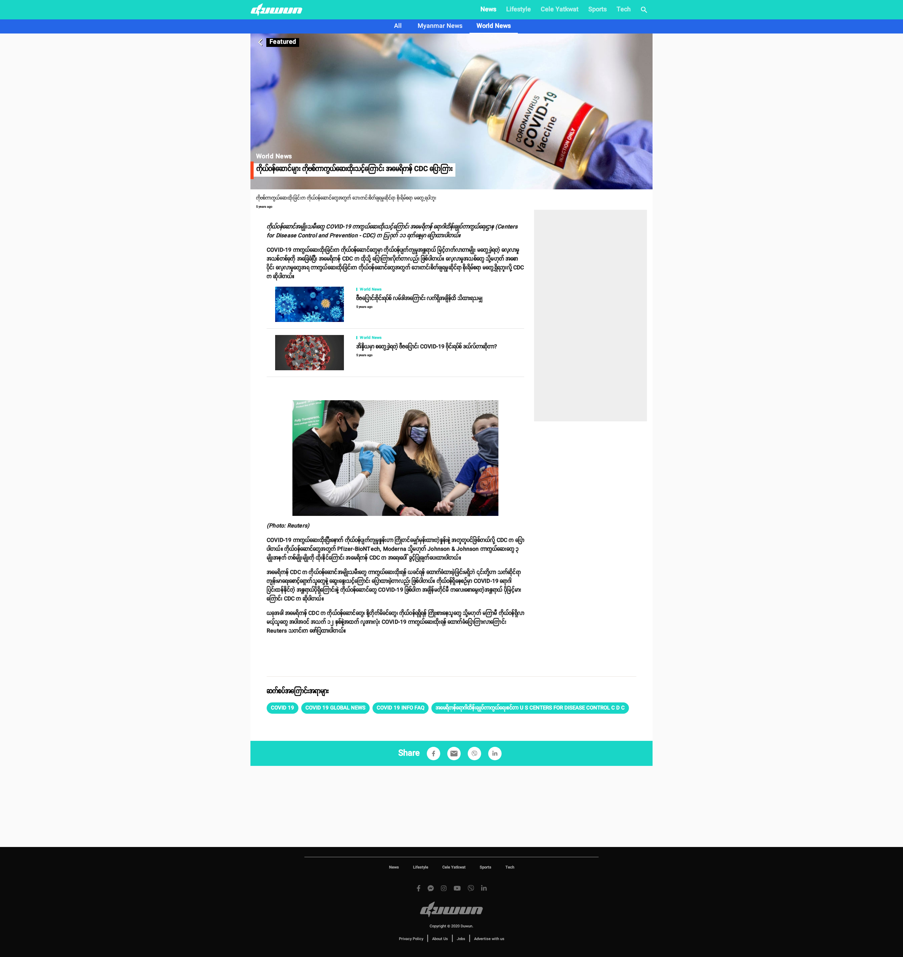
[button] (282, 708)
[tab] (398, 26)
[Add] (433, 753)
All (398, 26)
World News (494, 26)
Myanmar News (440, 26)
